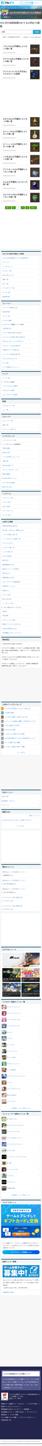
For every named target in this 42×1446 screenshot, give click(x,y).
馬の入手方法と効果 (8, 730)
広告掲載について (6, 1412)
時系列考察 (6, 312)
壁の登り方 (6, 573)
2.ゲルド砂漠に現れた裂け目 (12, 333)
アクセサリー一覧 (8, 288)
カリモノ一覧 (6, 271)
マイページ (5, 805)
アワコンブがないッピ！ (10, 470)
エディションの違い (9, 620)
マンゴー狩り (6, 515)
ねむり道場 (6, 506)
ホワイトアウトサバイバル (16, 1076)
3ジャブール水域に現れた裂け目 (13, 337)
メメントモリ (11, 1101)
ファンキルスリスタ (13, 1019)
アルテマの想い (33, 1404)
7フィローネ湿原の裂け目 (11, 354)
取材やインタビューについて (10, 1406)
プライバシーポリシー (27, 1417)
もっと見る (21, 752)
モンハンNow (11, 1057)
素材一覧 (5, 279)
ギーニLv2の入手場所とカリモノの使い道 (16, 708)
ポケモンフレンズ (13, 1063)
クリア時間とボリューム (10, 367)
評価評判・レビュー (9, 586)
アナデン (10, 1038)
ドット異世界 (11, 1070)
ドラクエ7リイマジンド (15, 1144)
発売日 (4, 611)
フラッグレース (7, 511)
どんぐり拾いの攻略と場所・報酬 (13, 747)
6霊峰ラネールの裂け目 (10, 350)
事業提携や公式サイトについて (11, 1409)
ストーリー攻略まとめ (10, 307)
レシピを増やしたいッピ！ (11, 457)
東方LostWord (11, 1095)
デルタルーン (11, 1182)
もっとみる (20, 826)
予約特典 (5, 615)
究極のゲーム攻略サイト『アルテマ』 (13, 1404)
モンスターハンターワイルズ (16, 1157)
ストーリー (6, 262)
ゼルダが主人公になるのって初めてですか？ (17, 820)
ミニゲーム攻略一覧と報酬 (11, 742)
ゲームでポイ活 (25, 3)
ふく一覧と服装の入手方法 (11, 725)
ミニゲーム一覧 (7, 498)
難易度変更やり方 (8, 565)
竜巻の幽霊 (6, 474)
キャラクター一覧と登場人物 (12, 897)
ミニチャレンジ (7, 266)
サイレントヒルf (12, 1169)
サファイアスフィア (13, 1007)
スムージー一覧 (7, 421)
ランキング (36, 815)
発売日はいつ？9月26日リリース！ (14, 872)
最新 (30, 815)
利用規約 (26, 1409)
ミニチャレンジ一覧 (9, 440)
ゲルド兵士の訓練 (8, 483)
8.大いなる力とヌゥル (9, 358)
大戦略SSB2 (11, 1188)
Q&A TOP (5, 796)
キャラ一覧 (6, 292)
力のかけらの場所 (8, 390)
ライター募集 (14, 1414)
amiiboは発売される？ (9, 628)
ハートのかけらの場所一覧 (11, 539)
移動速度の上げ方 (8, 577)
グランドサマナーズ (13, 1089)
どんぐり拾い (6, 502)
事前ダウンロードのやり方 (11, 624)
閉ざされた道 (6, 487)
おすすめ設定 (6, 556)
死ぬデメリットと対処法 (10, 569)
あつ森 (9, 1163)
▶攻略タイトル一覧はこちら (21, 1108)
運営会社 (4, 1414)
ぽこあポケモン (12, 1119)
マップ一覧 (6, 316)
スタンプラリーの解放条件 (11, 582)
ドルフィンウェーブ (13, 1013)
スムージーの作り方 (9, 429)
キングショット (12, 1051)
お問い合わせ (19, 1412)
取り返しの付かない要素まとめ (13, 530)
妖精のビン (6, 590)
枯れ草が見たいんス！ (10, 478)
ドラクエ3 (10, 1176)
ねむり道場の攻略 (8, 713)
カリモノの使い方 (8, 547)
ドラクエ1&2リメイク (14, 1138)
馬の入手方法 (6, 599)
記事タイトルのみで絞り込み (32, 37)
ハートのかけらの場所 (10, 386)
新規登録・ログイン (8, 801)
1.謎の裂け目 (6, 328)
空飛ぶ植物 (6, 448)
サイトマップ (31, 1412)
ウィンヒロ (10, 1045)
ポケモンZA (11, 1150)
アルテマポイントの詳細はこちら (21, 1252)
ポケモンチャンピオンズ (15, 1125)
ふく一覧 (5, 410)
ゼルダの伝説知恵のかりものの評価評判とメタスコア (20, 738)
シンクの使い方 (7, 552)
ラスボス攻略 (6, 320)
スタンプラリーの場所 (10, 394)
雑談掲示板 (6, 297)
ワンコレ (10, 1082)
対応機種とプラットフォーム (12, 633)
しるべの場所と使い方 (10, 534)
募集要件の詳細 (8, 1292)
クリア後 (5, 363)
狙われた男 (6, 452)
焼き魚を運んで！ (8, 465)
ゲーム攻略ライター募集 (9, 1417)
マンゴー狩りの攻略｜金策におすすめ (15, 717)
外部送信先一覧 (6, 1420)
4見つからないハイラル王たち (12, 341)
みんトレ (10, 1032)
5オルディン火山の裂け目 (11, 346)
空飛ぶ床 (5, 461)
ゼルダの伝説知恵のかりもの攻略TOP (15, 258)
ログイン (37, 3)
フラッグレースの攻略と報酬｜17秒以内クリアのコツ (20, 721)
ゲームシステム (7, 543)
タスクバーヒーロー (13, 1131)
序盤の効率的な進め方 (10, 526)
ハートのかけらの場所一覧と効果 (13, 734)
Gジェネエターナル (13, 1026)
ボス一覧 (5, 284)
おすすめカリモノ (8, 275)
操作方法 (5, 560)
